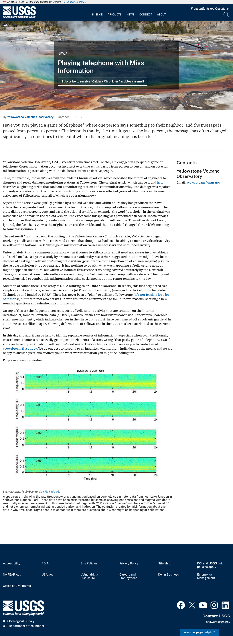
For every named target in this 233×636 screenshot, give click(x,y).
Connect (145, 14)
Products (114, 14)
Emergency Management (206, 576)
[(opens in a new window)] (181, 604)
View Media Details (49, 491)
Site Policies (89, 563)
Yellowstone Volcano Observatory (30, 117)
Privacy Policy (129, 563)
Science (97, 14)
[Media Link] (87, 426)
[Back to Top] (220, 623)
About (161, 14)
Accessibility (11, 563)
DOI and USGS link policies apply (210, 565)
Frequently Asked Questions (210, 8)
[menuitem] (97, 12)
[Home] (19, 17)
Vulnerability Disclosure (89, 576)
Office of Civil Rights (17, 586)
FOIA (45, 563)
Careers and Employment (128, 576)
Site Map (164, 563)
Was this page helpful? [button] (199, 632)
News (130, 14)
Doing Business (168, 574)
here (160, 182)
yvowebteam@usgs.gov (20, 348)
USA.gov (47, 574)
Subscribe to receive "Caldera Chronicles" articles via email (103, 81)
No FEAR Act (12, 574)
